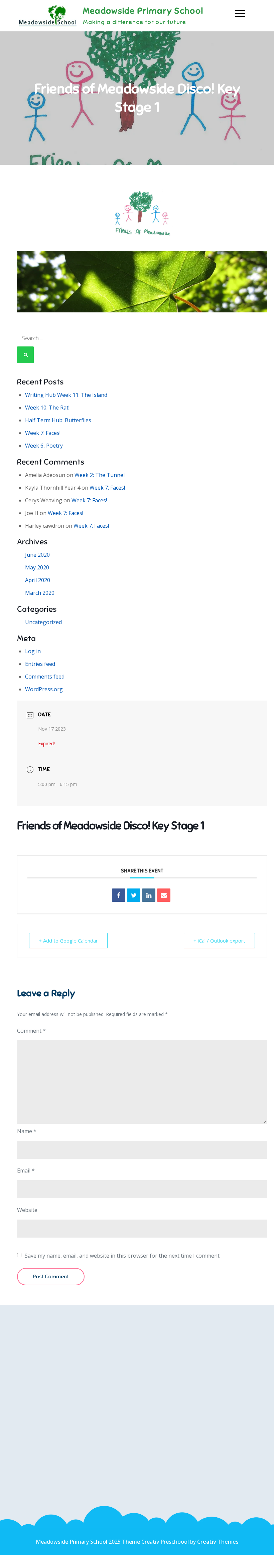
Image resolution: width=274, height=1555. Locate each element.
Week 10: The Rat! (47, 407)
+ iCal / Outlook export (219, 940)
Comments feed (44, 676)
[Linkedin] (148, 895)
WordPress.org (44, 689)
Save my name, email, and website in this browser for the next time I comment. (123, 1255)
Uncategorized (43, 622)
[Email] (163, 895)
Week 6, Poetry (44, 445)
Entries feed (40, 664)
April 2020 (37, 580)
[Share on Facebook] (118, 895)
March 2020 (39, 592)
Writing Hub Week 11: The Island (66, 395)
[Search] (25, 354)
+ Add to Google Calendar (68, 940)
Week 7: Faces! (42, 433)
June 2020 (37, 554)
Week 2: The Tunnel (100, 475)
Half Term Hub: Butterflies (58, 420)
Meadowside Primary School (143, 10)
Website (27, 1210)
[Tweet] (133, 895)
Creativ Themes (218, 1541)
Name (26, 1131)
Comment (31, 1030)
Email (26, 1170)
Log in (33, 651)
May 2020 (37, 567)
